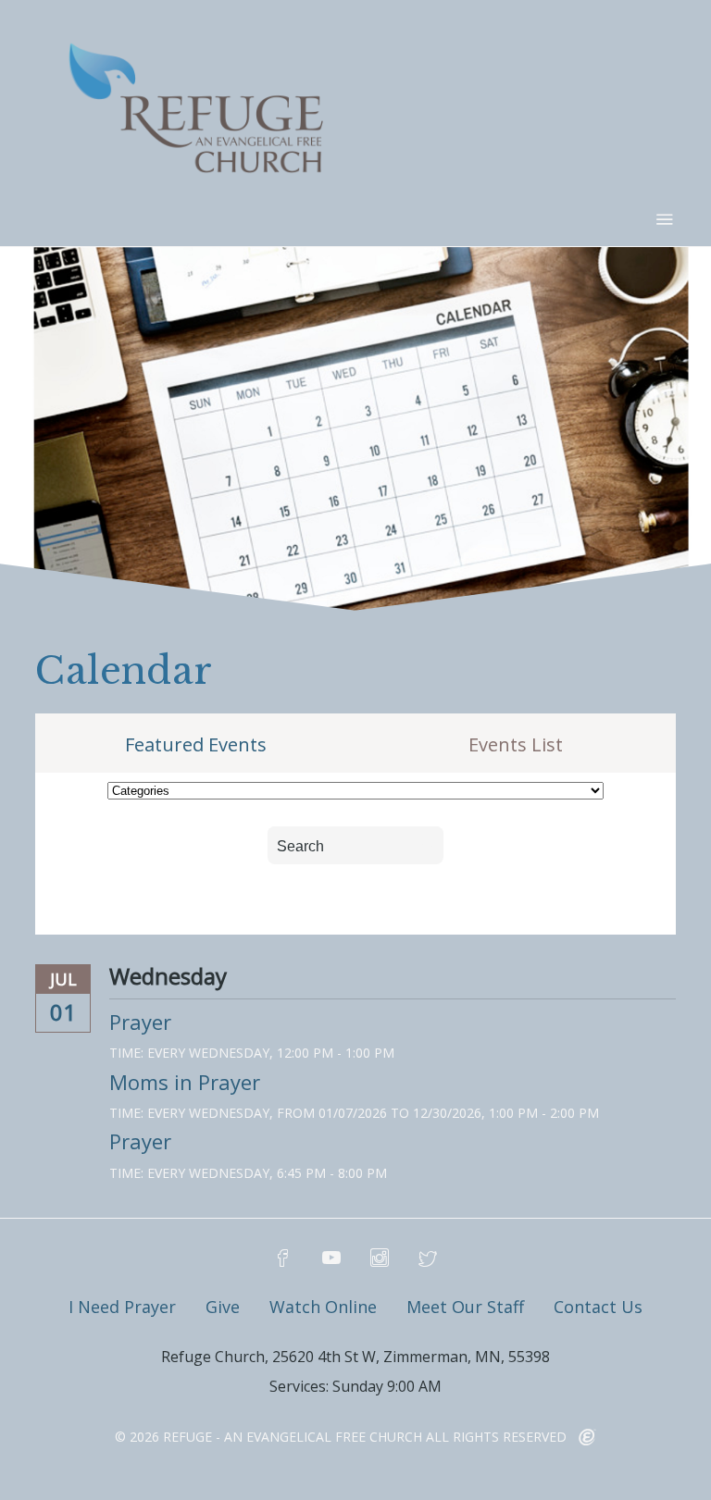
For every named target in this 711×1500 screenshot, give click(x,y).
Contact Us (598, 1306)
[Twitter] (427, 1258)
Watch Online (323, 1306)
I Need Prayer (122, 1306)
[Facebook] (283, 1258)
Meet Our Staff (465, 1306)
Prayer (140, 1021)
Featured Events (196, 745)
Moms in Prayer (184, 1082)
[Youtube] (331, 1258)
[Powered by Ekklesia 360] (587, 1438)
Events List (515, 745)
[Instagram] (379, 1258)
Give (223, 1306)
